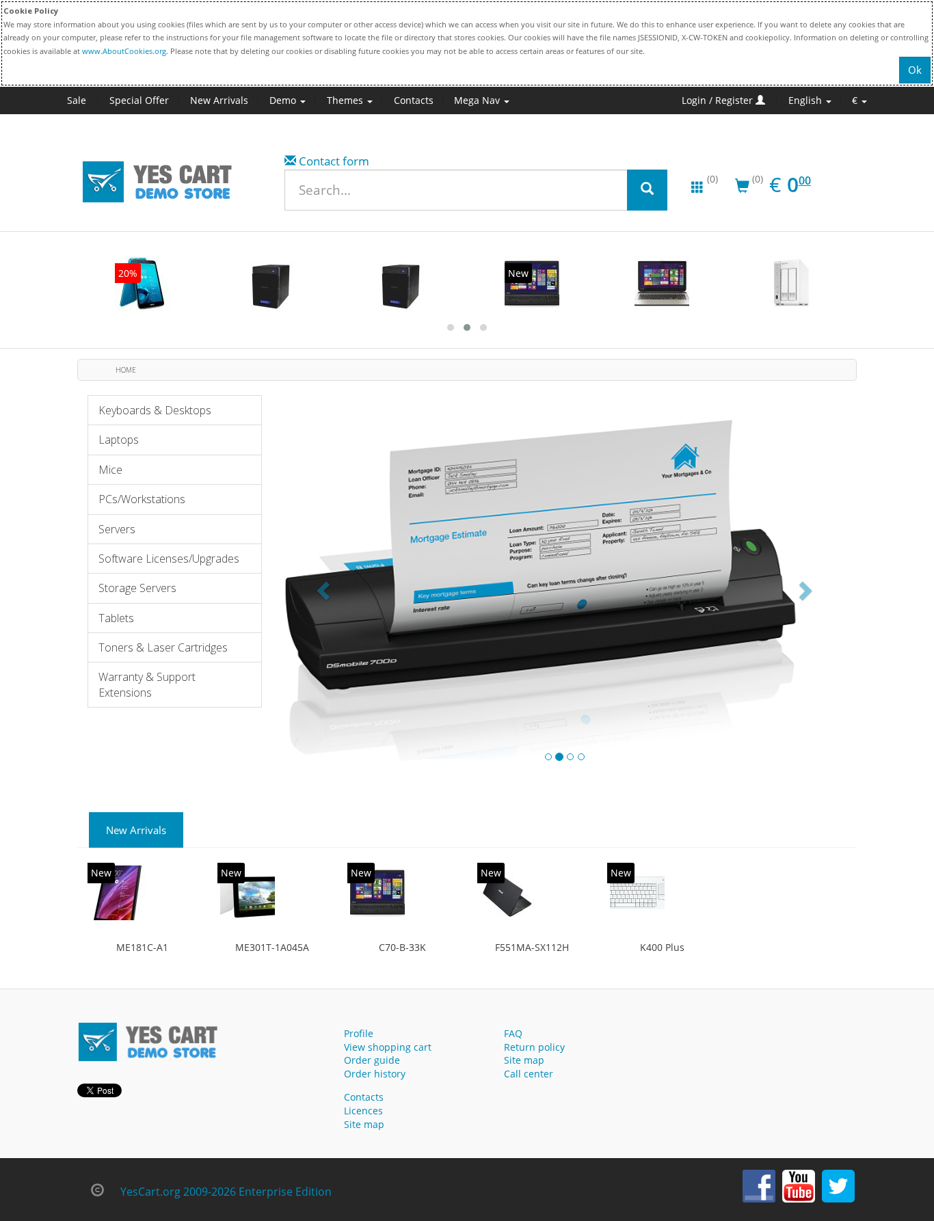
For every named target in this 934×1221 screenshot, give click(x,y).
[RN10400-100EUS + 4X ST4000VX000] (402, 283)
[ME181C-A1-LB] (142, 283)
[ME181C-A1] (117, 893)
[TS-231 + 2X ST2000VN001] (791, 283)
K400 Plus (662, 947)
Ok (915, 70)
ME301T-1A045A (272, 947)
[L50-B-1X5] (662, 283)
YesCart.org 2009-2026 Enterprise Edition (226, 1191)
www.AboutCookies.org (124, 51)
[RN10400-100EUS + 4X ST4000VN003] (272, 283)
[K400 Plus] (637, 893)
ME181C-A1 (142, 947)
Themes (346, 100)
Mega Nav (478, 100)
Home (126, 370)
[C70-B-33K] (532, 283)
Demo (284, 100)
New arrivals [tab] (136, 830)
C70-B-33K (402, 947)
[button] (324, 590)
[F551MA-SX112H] (507, 893)
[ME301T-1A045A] (247, 893)
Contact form (334, 161)
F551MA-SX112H (532, 947)
